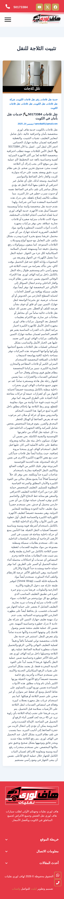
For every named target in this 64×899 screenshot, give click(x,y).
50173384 (21, 7)
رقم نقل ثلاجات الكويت (28, 99)
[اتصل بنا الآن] (57, 882)
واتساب (15, 888)
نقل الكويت (39, 103)
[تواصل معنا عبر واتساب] (57, 875)
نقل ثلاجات (27, 103)
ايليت (34, 888)
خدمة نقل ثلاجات (49, 99)
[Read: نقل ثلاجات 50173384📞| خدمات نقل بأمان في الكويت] (32, 76)
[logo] (46, 19)
